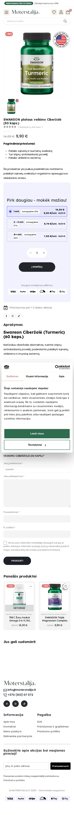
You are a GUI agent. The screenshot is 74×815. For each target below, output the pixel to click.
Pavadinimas (11, 510)
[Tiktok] (19, 316)
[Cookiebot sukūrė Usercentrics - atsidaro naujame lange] (55, 367)
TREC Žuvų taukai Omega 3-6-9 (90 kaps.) (19, 618)
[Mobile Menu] (6, 12)
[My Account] (61, 12)
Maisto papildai (19, 612)
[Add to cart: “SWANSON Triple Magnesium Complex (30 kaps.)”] (65, 584)
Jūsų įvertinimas (13, 463)
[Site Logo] (25, 12)
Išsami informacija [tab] (37, 376)
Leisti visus (37, 433)
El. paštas (9, 525)
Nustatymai (35, 444)
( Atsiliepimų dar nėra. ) (30, 127)
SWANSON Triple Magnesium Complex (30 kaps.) (54, 618)
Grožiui (9, 612)
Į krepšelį (36, 267)
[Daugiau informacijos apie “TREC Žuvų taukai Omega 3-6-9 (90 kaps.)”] (30, 584)
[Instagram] (12, 316)
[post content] (19, 595)
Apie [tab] (61, 376)
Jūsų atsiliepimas (13, 474)
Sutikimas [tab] (12, 376)
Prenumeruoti (60, 764)
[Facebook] (6, 316)
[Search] (65, 21)
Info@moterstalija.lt (21, 688)
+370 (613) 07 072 (20, 693)
